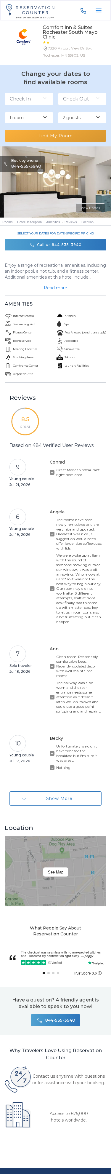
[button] (74, 53)
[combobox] (29, 118)
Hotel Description (29, 222)
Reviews (71, 222)
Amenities (53, 222)
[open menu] (98, 10)
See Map (55, 872)
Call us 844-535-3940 (59, 244)
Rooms (7, 222)
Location (87, 222)
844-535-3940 (26, 166)
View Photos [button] (90, 208)
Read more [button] (55, 287)
